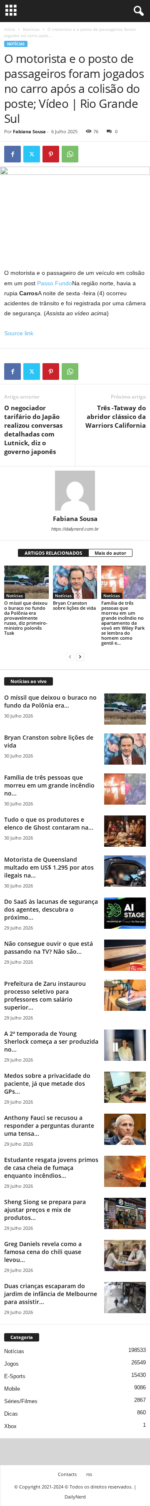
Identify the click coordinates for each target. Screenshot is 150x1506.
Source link (18, 333)
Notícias (31, 29)
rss (89, 1474)
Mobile (12, 1389)
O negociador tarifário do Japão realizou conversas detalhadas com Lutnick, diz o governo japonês (33, 430)
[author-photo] (75, 491)
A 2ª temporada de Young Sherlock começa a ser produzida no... (51, 1041)
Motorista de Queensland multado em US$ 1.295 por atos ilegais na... (49, 867)
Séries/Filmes (21, 1401)
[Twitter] (31, 154)
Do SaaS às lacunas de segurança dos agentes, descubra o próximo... (51, 909)
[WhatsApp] (70, 154)
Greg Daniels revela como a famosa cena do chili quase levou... (43, 1252)
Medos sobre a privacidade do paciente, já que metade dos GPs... (47, 1083)
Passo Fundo (54, 283)
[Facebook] (12, 154)
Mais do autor (110, 553)
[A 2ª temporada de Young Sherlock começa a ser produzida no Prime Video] (125, 1045)
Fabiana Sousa (29, 131)
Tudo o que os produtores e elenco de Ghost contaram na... (48, 823)
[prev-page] (70, 657)
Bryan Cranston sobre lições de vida (74, 605)
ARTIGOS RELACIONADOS (53, 553)
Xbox (10, 1426)
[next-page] (80, 657)
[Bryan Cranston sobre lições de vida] (75, 582)
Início (9, 29)
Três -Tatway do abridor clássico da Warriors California (115, 416)
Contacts (67, 1474)
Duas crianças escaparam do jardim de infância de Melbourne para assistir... (50, 1294)
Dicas (11, 1414)
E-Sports (14, 1376)
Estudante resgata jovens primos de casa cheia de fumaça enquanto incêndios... (51, 1167)
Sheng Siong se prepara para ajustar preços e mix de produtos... (45, 1210)
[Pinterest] (50, 154)
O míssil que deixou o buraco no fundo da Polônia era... (50, 701)
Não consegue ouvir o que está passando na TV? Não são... (48, 947)
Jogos (11, 1364)
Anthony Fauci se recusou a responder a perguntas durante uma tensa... (49, 1125)
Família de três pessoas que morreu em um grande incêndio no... (49, 785)
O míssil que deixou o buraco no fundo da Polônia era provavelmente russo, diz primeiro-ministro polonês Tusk (26, 618)
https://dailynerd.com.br (75, 528)
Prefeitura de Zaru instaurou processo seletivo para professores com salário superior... (45, 995)
